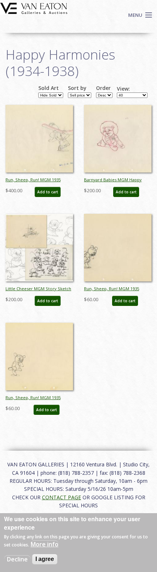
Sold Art (48, 88)
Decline (17, 559)
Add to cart (47, 191)
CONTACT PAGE (61, 497)
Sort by (77, 88)
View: (123, 88)
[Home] (34, 8)
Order (103, 88)
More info (44, 544)
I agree (44, 559)
